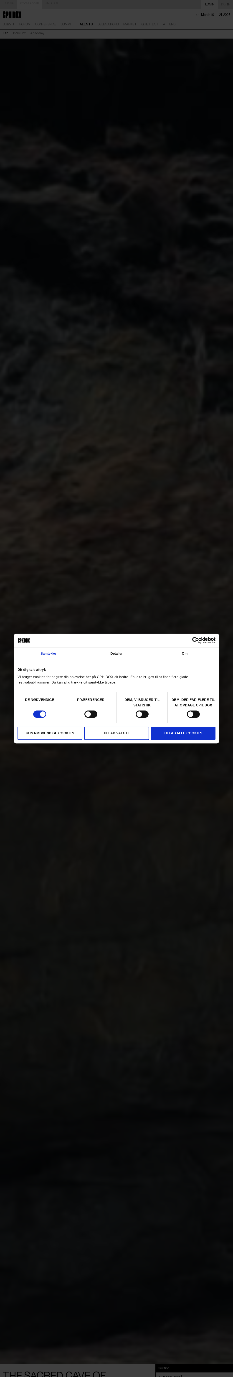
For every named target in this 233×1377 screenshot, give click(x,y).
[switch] (90, 714)
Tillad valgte (116, 733)
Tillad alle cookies (183, 733)
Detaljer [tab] (116, 653)
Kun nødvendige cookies (50, 733)
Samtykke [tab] (48, 653)
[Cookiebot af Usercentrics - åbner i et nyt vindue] (195, 640)
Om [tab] (184, 653)
